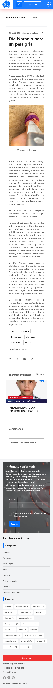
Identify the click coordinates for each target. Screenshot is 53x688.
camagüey (26, 612)
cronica (27, 646)
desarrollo (27, 641)
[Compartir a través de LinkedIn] (24, 358)
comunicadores (13, 635)
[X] (8, 677)
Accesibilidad (9, 672)
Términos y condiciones (14, 663)
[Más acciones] (42, 33)
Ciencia (6, 586)
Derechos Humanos (18, 349)
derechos (30, 337)
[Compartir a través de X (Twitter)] (17, 358)
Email (12, 499)
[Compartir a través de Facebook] (10, 358)
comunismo (11, 641)
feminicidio (15, 342)
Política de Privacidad (13, 667)
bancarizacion (31, 623)
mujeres (29, 342)
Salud (5, 569)
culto (23, 629)
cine (34, 629)
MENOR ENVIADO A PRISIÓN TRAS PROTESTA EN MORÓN (25, 409)
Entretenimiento (10, 581)
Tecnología (8, 563)
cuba (13, 331)
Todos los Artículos (16, 17)
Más (35, 17)
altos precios (26, 618)
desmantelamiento (34, 635)
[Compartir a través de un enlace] (31, 358)
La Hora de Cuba (16, 538)
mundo (41, 612)
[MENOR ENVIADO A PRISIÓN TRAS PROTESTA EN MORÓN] (26, 391)
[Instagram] (13, 677)
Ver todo (40, 374)
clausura (10, 629)
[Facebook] (4, 677)
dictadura (24, 331)
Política (6, 552)
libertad (10, 618)
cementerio (12, 646)
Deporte (6, 575)
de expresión (12, 623)
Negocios (7, 558)
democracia (16, 337)
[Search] (19, 4)
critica (42, 641)
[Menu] (48, 4)
